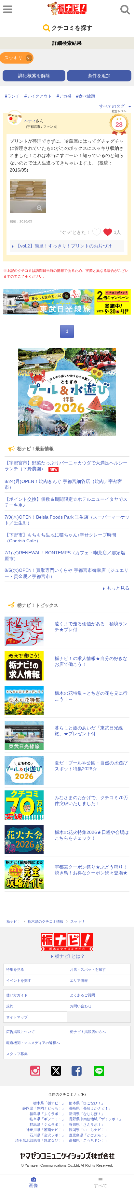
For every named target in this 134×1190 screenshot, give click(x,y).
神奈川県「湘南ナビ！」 (45, 1130)
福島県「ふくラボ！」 (47, 1114)
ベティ (30, 121)
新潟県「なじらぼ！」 (87, 1114)
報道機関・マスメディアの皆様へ (33, 1043)
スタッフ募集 (17, 1054)
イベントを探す (18, 980)
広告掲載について (20, 1032)
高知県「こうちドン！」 (88, 1140)
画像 (33, 1185)
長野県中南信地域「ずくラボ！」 (96, 1119)
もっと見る (118, 588)
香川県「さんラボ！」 (87, 1124)
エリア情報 (79, 980)
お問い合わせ (80, 1006)
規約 (9, 1006)
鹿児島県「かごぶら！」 (88, 1135)
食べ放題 (86, 96)
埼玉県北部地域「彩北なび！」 (40, 1140)
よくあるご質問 (82, 995)
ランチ (13, 96)
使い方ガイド (17, 995)
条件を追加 (99, 75)
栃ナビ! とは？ (70, 956)
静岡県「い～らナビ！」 (88, 1130)
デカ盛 (65, 96)
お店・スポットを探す (88, 969)
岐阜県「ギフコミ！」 (47, 1119)
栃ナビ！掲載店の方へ (88, 1032)
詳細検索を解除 (34, 75)
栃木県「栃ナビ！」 (49, 1103)
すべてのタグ (112, 106)
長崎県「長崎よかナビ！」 (90, 1108)
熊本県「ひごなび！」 (87, 1103)
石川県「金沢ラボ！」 (47, 1135)
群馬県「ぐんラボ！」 (47, 1124)
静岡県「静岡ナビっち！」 (43, 1108)
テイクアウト (39, 96)
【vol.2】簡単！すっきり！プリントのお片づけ (64, 245)
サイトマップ (17, 1017)
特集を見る (15, 969)
